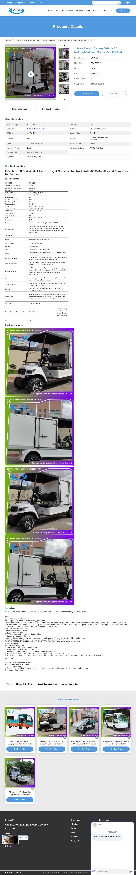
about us (59, 10)
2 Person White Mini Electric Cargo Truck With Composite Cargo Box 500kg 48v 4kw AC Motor (52, 742)
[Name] (118, 2)
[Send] (130, 871)
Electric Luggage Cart (31, 40)
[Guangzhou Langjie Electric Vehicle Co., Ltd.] (16, 10)
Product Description (51, 109)
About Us (74, 824)
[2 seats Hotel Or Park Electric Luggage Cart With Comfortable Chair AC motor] (20, 722)
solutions (97, 10)
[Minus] (130, 825)
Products (18, 40)
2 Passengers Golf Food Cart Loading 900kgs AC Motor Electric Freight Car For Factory (20, 793)
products (69, 10)
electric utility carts (24, 684)
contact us (107, 10)
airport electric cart (70, 684)
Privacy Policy (9, 872)
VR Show (79, 10)
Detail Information (20, 109)
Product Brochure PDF (35, 129)
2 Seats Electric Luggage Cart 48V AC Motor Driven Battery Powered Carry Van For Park (84, 742)
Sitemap (18, 872)
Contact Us (75, 841)
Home (50, 10)
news (88, 10)
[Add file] (93, 871)
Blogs (73, 832)
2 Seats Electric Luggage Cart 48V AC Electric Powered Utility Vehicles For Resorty (116, 742)
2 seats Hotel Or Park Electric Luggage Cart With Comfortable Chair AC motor (20, 742)
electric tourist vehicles (47, 684)
